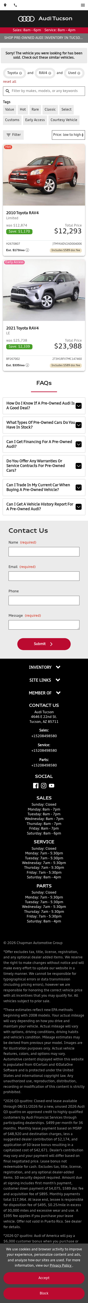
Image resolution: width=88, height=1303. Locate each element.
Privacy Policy (61, 1265)
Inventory (40, 668)
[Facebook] (35, 785)
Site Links (40, 680)
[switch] (83, 5)
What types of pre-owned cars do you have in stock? (40, 425)
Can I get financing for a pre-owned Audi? (39, 444)
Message (25, 616)
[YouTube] (51, 785)
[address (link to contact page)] (5, 5)
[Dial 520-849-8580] (15, 5)
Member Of (41, 693)
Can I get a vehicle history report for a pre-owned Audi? (39, 507)
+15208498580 (44, 736)
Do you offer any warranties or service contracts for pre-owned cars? (35, 466)
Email (22, 567)
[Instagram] (43, 785)
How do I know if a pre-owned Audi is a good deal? (40, 406)
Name (22, 542)
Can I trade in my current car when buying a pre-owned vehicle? (38, 487)
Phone (14, 591)
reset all (9, 82)
